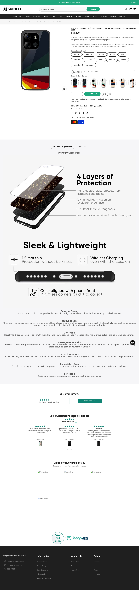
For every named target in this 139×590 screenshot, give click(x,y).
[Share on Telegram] (87, 113)
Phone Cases (17, 16)
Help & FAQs (75, 570)
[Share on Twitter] (76, 113)
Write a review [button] (90, 401)
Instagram (97, 566)
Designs (122, 16)
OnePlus (69, 16)
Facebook (97, 562)
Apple (28, 16)
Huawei (113, 16)
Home (5, 22)
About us (74, 566)
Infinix (87, 16)
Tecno (94, 16)
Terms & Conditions (44, 578)
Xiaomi (45, 16)
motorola (89, 65)
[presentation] (133, 83)
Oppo (54, 16)
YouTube (97, 574)
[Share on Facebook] (72, 113)
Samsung (36, 16)
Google (104, 16)
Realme (78, 16)
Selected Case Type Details (63, 147)
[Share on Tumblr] (83, 113)
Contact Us (75, 562)
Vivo (61, 16)
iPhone (76, 54)
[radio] (75, 83)
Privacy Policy (41, 574)
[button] (132, 342)
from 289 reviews (68, 422)
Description (82, 147)
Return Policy (41, 566)
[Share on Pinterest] (80, 113)
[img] (69, 419)
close (6, 2)
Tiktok (96, 570)
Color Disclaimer (42, 570)
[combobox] (104, 72)
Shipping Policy (42, 562)
